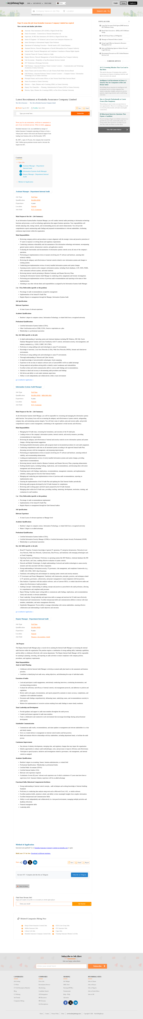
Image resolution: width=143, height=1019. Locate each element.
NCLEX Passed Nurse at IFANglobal (112, 36)
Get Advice (37, 3)
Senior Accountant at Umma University (36, 81)
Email (87, 108)
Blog (15, 991)
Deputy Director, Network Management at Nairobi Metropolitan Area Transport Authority (51, 57)
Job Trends (17, 997)
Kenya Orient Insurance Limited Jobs (36, 925)
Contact (47, 1013)
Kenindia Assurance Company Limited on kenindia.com (51, 848)
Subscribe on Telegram (79, 875)
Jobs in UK (91, 994)
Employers (132, 3)
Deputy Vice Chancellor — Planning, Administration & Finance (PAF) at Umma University (52, 87)
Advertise (66, 997)
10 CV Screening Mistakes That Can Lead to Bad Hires (114, 68)
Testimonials (67, 991)
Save (79, 108)
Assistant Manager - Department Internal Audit (33, 191)
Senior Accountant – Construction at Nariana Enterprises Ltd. (43, 33)
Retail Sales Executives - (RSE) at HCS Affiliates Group (115, 31)
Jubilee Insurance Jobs (31, 928)
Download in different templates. (41, 853)
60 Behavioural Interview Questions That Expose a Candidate (113, 115)
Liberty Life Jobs (30, 931)
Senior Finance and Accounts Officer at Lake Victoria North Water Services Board (49, 71)
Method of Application (25, 182)
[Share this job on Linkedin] (35, 862)
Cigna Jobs (59, 931)
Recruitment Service (44, 984)
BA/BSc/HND (35, 200)
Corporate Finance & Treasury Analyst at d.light (39, 54)
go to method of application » (24, 380)
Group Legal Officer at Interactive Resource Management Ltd (114, 44)
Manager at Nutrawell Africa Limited (112, 39)
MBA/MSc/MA (47, 395)
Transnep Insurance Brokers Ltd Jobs (67, 934)
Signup (123, 3)
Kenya (61, 3)
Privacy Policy (55, 1013)
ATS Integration (43, 994)
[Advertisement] (72, 134)
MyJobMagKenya (98, 1013)
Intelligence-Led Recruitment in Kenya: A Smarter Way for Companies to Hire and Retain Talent (113, 82)
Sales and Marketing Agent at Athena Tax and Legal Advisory (114, 49)
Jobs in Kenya (92, 984)
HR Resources (43, 997)
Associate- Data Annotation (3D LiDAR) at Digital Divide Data (43, 31)
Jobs (28, 3)
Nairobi (33, 206)
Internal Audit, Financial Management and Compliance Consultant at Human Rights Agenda (52, 51)
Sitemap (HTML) (68, 988)
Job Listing (17, 981)
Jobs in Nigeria (92, 988)
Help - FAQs (66, 994)
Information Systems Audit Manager (35, 171)
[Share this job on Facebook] (25, 862)
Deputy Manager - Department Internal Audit (32, 619)
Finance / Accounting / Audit (40, 637)
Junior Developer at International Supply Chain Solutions (42, 42)
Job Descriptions (43, 1004)
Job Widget (66, 981)
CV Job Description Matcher (22, 988)
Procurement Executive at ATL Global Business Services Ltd (115, 54)
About (41, 1013)
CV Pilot (16, 984)
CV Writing (17, 994)
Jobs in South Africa (93, 991)
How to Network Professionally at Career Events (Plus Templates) (113, 100)
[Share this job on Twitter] (30, 862)
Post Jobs (48, 3)
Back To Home (23, 886)
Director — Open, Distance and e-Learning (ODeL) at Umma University (46, 84)
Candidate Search (44, 991)
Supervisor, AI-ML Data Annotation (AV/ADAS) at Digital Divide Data (46, 36)
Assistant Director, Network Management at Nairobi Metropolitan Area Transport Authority (52, 48)
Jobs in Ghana (92, 981)
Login (115, 3)
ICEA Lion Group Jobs (62, 925)
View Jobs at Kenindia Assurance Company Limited (43, 103)
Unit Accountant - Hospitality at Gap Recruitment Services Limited (45, 60)
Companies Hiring (19, 1001)
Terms (62, 1013)
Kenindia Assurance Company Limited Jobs (38, 934)
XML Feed (66, 984)
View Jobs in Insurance (21, 103)
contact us (48, 125)
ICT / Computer (36, 209)
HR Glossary (42, 1001)
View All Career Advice (114, 129)
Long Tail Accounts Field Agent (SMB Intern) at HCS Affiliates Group (115, 26)
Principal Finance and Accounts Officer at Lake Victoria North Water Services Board (50, 78)
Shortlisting (42, 988)
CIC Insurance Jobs (61, 928)
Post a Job (41, 981)
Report (87, 862)
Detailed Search (36, 14)
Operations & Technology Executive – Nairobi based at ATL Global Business (47, 45)
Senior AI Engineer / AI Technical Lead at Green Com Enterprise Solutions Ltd (48, 39)
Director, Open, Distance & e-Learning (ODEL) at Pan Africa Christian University (49, 90)
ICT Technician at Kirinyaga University (36, 63)
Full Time (34, 197)
